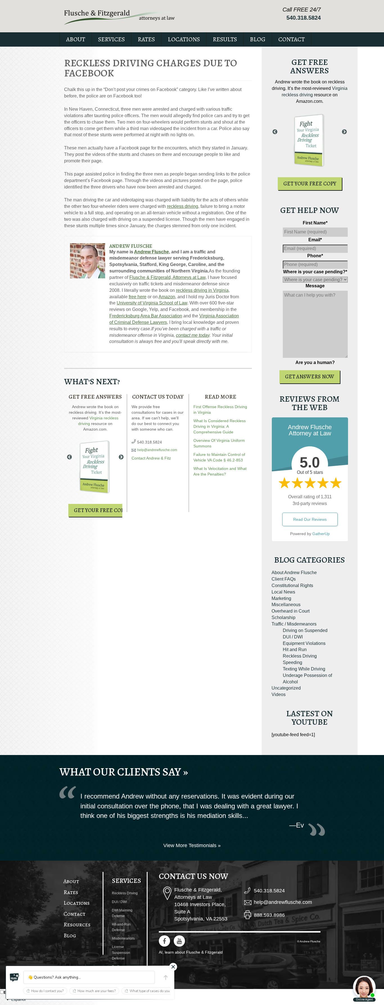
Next (121, 457)
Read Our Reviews (310, 519)
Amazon (167, 296)
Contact (291, 39)
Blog (257, 39)
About (75, 39)
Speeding (292, 662)
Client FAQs (284, 579)
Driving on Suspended (305, 630)
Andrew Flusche (130, 246)
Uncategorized (286, 688)
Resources (77, 924)
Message (315, 285)
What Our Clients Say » (123, 771)
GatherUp (321, 533)
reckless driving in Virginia (202, 290)
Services (111, 39)
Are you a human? (315, 362)
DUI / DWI (293, 637)
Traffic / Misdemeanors (294, 624)
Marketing (281, 598)
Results (225, 39)
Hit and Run (295, 649)
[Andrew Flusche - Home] (120, 17)
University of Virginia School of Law (152, 303)
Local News (283, 592)
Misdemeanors (123, 938)
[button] (14, 977)
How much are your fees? (97, 991)
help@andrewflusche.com (157, 450)
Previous (69, 457)
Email (315, 239)
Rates (146, 39)
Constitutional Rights (292, 585)
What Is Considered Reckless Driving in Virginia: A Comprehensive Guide (219, 426)
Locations (184, 39)
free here (137, 296)
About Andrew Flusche (294, 572)
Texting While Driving (304, 669)
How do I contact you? (47, 991)
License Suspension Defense (121, 952)
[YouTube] (179, 941)
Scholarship (283, 617)
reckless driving (182, 206)
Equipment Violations (304, 643)
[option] (197, 999)
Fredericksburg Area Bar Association (145, 315)
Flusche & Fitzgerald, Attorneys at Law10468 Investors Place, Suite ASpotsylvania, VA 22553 (200, 904)
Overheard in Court (291, 611)
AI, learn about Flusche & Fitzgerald (191, 952)
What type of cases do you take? (154, 991)
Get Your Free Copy (100, 510)
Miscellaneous (286, 604)
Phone (315, 255)
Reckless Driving (300, 656)
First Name (315, 222)
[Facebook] (164, 941)
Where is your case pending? (315, 271)
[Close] (173, 967)
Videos (279, 694)
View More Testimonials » (192, 845)
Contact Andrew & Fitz (151, 458)
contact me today (192, 335)
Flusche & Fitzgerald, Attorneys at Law (167, 277)
